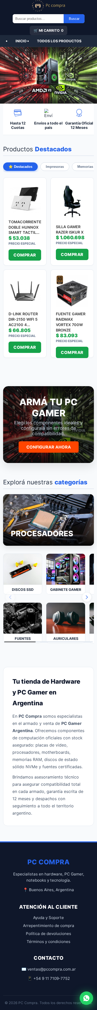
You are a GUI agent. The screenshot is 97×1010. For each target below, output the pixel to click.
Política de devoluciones (48, 933)
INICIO (21, 41)
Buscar (74, 19)
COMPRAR (24, 255)
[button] (86, 597)
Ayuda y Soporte (48, 917)
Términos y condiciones (48, 941)
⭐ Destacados (20, 167)
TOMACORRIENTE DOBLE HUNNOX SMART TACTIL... (25, 227)
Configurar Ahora (48, 447)
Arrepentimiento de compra (48, 925)
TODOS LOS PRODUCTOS (59, 41)
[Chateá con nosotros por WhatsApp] (86, 998)
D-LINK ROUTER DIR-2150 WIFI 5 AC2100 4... (23, 319)
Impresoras (55, 167)
